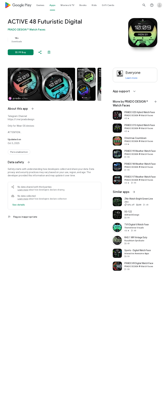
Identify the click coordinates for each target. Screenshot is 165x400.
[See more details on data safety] (18, 205)
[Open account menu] (159, 5)
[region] (59, 39)
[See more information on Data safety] (28, 162)
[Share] (40, 52)
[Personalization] (19, 152)
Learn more (23, 190)
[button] (41, 84)
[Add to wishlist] (49, 52)
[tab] (40, 5)
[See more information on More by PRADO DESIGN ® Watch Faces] (155, 101)
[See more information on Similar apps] (134, 192)
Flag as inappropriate (22, 216)
